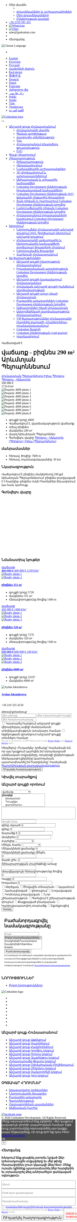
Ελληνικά (14, 61)
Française (14, 86)
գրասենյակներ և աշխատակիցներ (44, 11)
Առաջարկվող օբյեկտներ (28, 1090)
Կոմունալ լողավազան (22, 894)
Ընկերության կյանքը (32, 18)
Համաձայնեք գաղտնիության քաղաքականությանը (38, 1207)
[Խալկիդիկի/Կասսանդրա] (23, 941)
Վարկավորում (27, 336)
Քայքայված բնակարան (36, 901)
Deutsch (14, 79)
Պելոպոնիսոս (33, 376)
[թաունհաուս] (23, 805)
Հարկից (7, 841)
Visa (19, 140)
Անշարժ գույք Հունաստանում (32, 126)
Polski (12, 96)
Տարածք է (9, 833)
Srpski (12, 100)
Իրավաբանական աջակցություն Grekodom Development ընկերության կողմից (42, 272)
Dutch (12, 82)
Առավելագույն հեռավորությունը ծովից (31, 871)
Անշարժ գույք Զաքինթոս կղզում (34, 1057)
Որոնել (7, 909)
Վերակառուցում (29, 165)
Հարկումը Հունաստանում (37, 254)
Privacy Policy (54, 741)
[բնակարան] (23, 798)
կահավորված (16, 890)
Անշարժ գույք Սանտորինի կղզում (35, 1072)
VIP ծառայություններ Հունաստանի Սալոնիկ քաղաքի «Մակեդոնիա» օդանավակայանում (44, 322)
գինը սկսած (10, 825)
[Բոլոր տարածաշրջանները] (23, 937)
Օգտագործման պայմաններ (31, 1104)
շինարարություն (22, 158)
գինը (5, 829)
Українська (16, 106)
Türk (12, 103)
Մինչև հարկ (11, 844)
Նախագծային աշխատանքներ (41, 169)
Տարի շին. (9, 859)
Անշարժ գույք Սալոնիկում (29, 1043)
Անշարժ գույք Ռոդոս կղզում (30, 1054)
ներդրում (16, 226)
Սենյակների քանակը (18, 848)
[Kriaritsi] (23, 947)
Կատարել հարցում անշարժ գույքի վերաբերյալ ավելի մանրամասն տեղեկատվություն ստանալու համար (31, 727)
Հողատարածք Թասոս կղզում (32, 1061)
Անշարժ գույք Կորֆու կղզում (31, 1050)
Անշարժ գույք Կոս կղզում (28, 1075)
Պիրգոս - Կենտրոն (15, 379)
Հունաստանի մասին (32, 130)
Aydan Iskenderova (13, 694)
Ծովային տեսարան (38, 886)
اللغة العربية (16, 110)
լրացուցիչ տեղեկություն (35, 137)
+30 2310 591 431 (20, 22)
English (13, 58)
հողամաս (9, 882)
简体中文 (15, 75)
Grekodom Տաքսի (28, 329)
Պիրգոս (58, 376)
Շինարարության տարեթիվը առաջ (29, 863)
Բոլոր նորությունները (26, 985)
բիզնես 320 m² (11, 627)
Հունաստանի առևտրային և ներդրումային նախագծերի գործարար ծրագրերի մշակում (40, 244)
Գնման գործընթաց (31, 133)
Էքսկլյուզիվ (60, 905)
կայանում (66, 886)
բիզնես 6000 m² (12, 669)
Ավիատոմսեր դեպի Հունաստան (42, 308)
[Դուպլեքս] (23, 801)
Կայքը (6, 878)
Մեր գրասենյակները (32, 15)
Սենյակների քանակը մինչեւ (23, 852)
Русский (14, 65)
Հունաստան (11, 376)
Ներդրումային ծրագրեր (35, 251)
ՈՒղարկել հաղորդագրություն (22, 769)
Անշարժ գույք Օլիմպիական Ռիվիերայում (41, 1064)
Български (15, 72)
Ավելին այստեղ (13, 1135)
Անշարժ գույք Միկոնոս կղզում (32, 1068)
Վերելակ (12, 886)
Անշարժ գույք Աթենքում (27, 1039)
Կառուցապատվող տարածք (24, 905)
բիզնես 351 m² (11, 584)
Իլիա (48, 376)
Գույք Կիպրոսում (22, 154)
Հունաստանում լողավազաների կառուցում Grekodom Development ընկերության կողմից (41, 219)
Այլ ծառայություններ (25, 258)
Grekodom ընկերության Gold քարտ (41, 332)
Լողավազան (62, 890)
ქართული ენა (18, 89)
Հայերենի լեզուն (21, 68)
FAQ (19, 151)
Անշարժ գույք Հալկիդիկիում (31, 1047)
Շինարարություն (29, 161)
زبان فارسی (16, 93)
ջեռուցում (39, 890)
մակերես (8, 837)
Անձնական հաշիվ (23, 1108)
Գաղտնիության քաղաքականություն (30, 765)
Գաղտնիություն (21, 1100)
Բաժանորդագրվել (18, 951)
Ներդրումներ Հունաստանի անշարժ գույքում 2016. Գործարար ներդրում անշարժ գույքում (44, 233)
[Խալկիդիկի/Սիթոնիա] (23, 944)
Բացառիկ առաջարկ (25, 1097)
